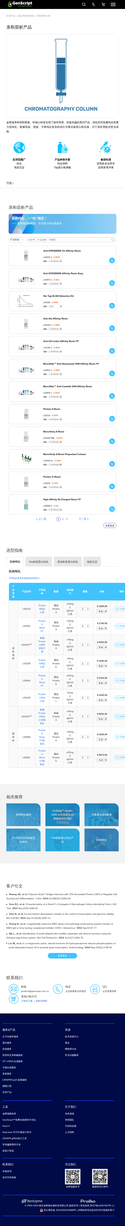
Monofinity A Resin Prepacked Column (64, 454)
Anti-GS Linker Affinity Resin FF (61, 341)
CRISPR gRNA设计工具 (14, 1138)
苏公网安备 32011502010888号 (59, 1210)
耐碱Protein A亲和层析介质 (42, 645)
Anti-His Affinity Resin (55, 318)
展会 (67, 1042)
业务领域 (69, 1113)
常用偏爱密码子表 (11, 1144)
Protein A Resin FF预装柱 (42, 737)
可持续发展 (70, 1126)
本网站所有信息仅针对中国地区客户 (96, 1210)
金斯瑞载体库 (9, 1113)
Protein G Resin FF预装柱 (42, 757)
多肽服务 (7, 1073)
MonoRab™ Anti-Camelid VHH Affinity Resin (67, 386)
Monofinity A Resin (53, 431)
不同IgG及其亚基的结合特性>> (24, 578)
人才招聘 (69, 1132)
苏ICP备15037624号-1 (101, 1205)
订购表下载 (27, 1001)
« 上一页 (41, 519)
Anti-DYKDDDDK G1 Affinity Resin (62, 250)
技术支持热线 (9, 1177)
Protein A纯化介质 (42, 609)
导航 (9, 183)
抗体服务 (7, 1049)
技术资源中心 (72, 1036)
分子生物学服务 (10, 1036)
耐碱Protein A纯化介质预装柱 (42, 716)
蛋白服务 (7, 1042)
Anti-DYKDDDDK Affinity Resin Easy (63, 273)
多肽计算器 (8, 1150)
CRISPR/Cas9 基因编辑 (14, 1080)
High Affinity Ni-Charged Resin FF (62, 499)
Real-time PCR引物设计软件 (16, 1132)
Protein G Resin (52, 477)
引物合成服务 (9, 1067)
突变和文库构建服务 (12, 1055)
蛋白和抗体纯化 (26, 15)
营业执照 (84, 1205)
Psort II (6, 1126)
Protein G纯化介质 (42, 663)
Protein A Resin (51, 409)
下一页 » (84, 519)
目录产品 (10, 15)
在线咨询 (7, 1171)
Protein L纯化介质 (42, 697)
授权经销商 (41, 1001)
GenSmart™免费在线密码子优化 (19, 1120)
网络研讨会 (70, 1049)
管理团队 (69, 1120)
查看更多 (109, 525)
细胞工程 (7, 1086)
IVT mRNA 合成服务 (12, 1061)
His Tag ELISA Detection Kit (58, 296)
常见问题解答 (72, 1055)
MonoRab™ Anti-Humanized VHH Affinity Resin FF (71, 363)
